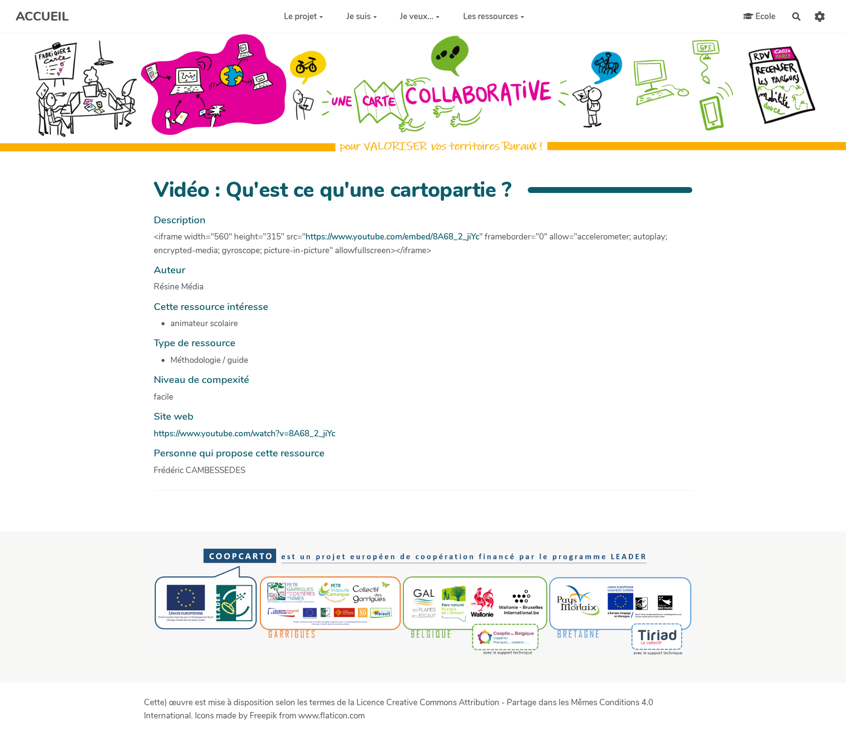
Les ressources (490, 16)
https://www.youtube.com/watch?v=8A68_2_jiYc (244, 433)
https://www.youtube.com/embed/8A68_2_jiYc (392, 236)
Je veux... (416, 16)
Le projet (300, 16)
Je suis (359, 16)
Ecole (764, 16)
